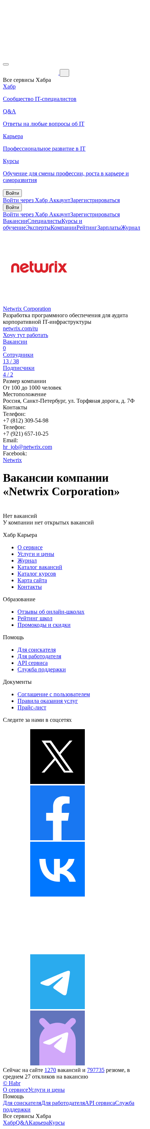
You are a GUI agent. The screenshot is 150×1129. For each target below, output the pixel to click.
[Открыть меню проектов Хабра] (6, 64)
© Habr (11, 1083)
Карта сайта (32, 580)
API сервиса (32, 663)
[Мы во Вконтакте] (57, 894)
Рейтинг (86, 227)
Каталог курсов (36, 574)
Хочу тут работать (25, 335)
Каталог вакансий (39, 567)
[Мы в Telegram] (57, 1007)
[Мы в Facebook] (57, 838)
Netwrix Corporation (27, 309)
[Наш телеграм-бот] (57, 1063)
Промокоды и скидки (44, 625)
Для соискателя (36, 650)
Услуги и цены (35, 554)
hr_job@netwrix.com (27, 447)
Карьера (39, 1122)
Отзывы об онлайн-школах (50, 612)
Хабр (9, 1122)
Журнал (130, 227)
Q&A (22, 1122)
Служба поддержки (41, 669)
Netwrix (12, 460)
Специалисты (44, 221)
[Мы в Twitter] (57, 782)
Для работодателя (39, 656)
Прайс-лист (31, 707)
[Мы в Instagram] (57, 951)
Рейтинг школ (34, 618)
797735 (95, 1070)
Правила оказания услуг (47, 701)
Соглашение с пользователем (53, 694)
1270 (50, 1070)
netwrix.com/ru (20, 328)
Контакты (29, 587)
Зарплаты (109, 227)
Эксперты (38, 227)
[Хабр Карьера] (31, 72)
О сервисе (30, 547)
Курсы (57, 1122)
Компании (63, 227)
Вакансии (15, 221)
